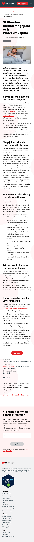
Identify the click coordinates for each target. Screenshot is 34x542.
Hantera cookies (6, 516)
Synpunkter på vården (8, 536)
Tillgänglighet (6, 527)
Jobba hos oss (6, 498)
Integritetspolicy (7, 518)
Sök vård (17, 353)
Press (3, 502)
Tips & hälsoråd (12, 12)
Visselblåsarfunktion (8, 506)
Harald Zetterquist (9, 366)
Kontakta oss (5, 534)
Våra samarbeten (7, 511)
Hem (4, 12)
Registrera (17, 444)
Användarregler (6, 522)
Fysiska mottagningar (8, 496)
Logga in (23, 3)
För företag (5, 504)
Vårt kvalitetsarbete (8, 500)
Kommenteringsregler (8, 509)
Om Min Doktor (6, 493)
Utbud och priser (7, 524)
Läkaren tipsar (23, 12)
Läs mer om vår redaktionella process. (16, 395)
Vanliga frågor (6, 532)
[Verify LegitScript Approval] (8, 481)
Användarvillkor (6, 520)
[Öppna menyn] (31, 4)
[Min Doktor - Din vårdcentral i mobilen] (8, 465)
